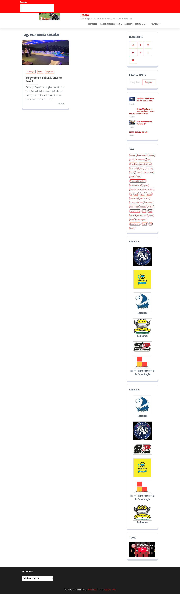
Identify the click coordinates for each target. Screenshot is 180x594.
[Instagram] (148, 45)
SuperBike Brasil (142, 215)
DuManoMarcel (148, 172)
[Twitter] (133, 45)
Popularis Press (110, 589)
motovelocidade (135, 211)
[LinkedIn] (133, 52)
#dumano (133, 155)
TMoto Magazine (141, 219)
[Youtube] (133, 60)
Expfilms (145, 185)
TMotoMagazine (135, 224)
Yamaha (132, 228)
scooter (132, 215)
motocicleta (148, 202)
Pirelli (144, 211)
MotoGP (150, 207)
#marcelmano (142, 155)
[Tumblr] (148, 52)
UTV (150, 224)
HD (131, 194)
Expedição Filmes (135, 185)
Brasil (148, 159)
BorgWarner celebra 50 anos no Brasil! (44, 79)
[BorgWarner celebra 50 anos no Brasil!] (45, 52)
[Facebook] (140, 45)
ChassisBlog (133, 164)
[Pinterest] (140, 52)
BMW (131, 159)
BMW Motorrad (140, 159)
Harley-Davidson (148, 189)
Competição (134, 168)
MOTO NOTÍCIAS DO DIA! (138, 132)
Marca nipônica (144, 198)
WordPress (92, 589)
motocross (143, 207)
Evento (40, 71)
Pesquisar (23, 2)
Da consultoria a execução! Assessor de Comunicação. (123, 24)
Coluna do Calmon (145, 164)
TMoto (84, 15)
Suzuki (151, 215)
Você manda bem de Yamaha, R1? (144, 122)
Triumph (144, 224)
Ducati (132, 172)
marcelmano (134, 202)
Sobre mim (92, 24)
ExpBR (138, 176)
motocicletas (134, 207)
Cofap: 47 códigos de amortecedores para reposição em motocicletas (142, 111)
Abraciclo (151, 155)
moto (141, 202)
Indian (142, 194)
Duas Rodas (148, 168)
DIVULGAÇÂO (30, 71)
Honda (136, 194)
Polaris (150, 211)
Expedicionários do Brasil (137, 181)
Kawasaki (149, 194)
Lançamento (49, 71)
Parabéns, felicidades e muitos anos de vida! (145, 99)
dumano (138, 172)
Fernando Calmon (135, 189)
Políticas (155, 24)
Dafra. (141, 168)
